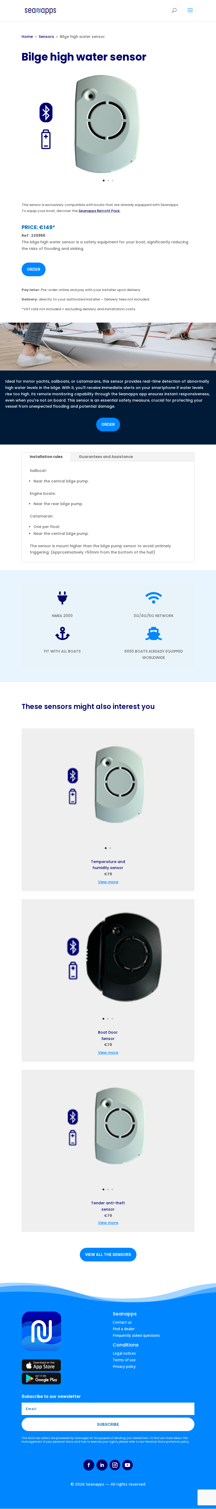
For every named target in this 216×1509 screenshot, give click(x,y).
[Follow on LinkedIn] (101, 1465)
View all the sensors (108, 1254)
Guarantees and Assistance (106, 456)
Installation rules (46, 456)
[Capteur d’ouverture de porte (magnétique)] (108, 1012)
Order (33, 269)
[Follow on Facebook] (88, 1465)
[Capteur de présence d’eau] (108, 174)
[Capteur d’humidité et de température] (108, 841)
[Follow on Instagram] (115, 1465)
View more (108, 882)
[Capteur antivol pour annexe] (108, 1183)
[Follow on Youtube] (127, 1465)
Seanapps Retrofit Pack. (99, 210)
